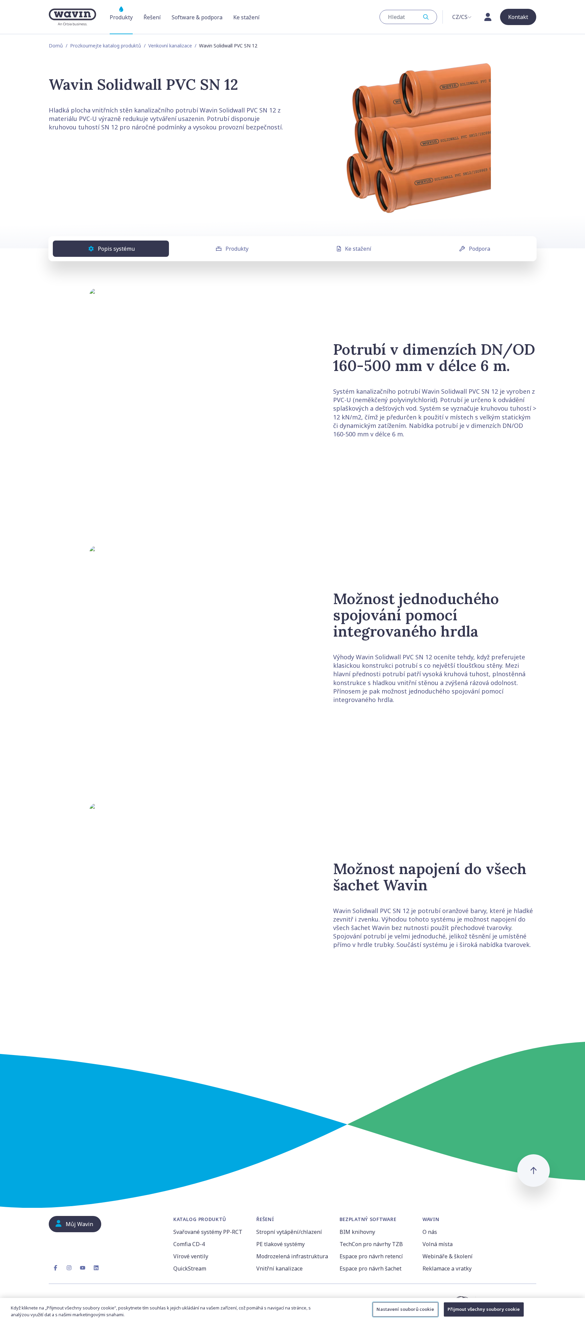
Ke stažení (358, 248)
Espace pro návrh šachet (371, 1268)
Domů (56, 45)
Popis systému (116, 248)
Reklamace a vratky (447, 1268)
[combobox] (408, 17)
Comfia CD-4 (189, 1244)
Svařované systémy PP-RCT (207, 1232)
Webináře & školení (447, 1256)
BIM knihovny (357, 1232)
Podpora (479, 248)
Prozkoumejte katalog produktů (105, 45)
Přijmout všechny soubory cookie (484, 1309)
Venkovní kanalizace (170, 45)
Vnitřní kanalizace (279, 1268)
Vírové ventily (190, 1256)
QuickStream (189, 1268)
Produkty (236, 248)
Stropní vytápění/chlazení (289, 1232)
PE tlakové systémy (280, 1244)
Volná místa (437, 1244)
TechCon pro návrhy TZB (371, 1244)
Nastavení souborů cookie (405, 1309)
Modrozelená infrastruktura (292, 1256)
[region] (292, 1310)
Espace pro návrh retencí (371, 1256)
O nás (429, 1232)
